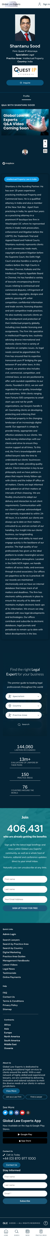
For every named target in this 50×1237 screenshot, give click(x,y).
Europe (8, 1032)
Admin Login (9, 934)
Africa (7, 1024)
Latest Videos (10, 964)
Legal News (9, 968)
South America (12, 1040)
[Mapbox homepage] (8, 163)
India (25, 61)
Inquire (26, 82)
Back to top (46, 1223)
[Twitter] (5, 1112)
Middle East (10, 1044)
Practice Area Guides (14, 956)
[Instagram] (28, 1112)
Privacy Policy (10, 1005)
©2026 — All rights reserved (24, 1223)
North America (12, 1036)
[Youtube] (22, 1112)
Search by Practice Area (15, 944)
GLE (5, 1223)
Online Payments (12, 977)
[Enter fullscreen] (45, 151)
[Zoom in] (45, 142)
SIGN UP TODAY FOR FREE (25, 908)
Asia (6, 1028)
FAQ (5, 992)
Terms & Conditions (13, 1001)
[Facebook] (16, 1112)
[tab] (21, 179)
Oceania (8, 1048)
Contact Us (9, 996)
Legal (25, 54)
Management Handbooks (16, 960)
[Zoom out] (45, 146)
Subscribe (25, 1201)
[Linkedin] (10, 1112)
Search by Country (13, 948)
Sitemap (7, 1009)
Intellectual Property (25, 58)
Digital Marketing (12, 952)
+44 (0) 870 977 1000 (19, 1158)
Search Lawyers (11, 939)
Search (25, 724)
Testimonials (9, 973)
